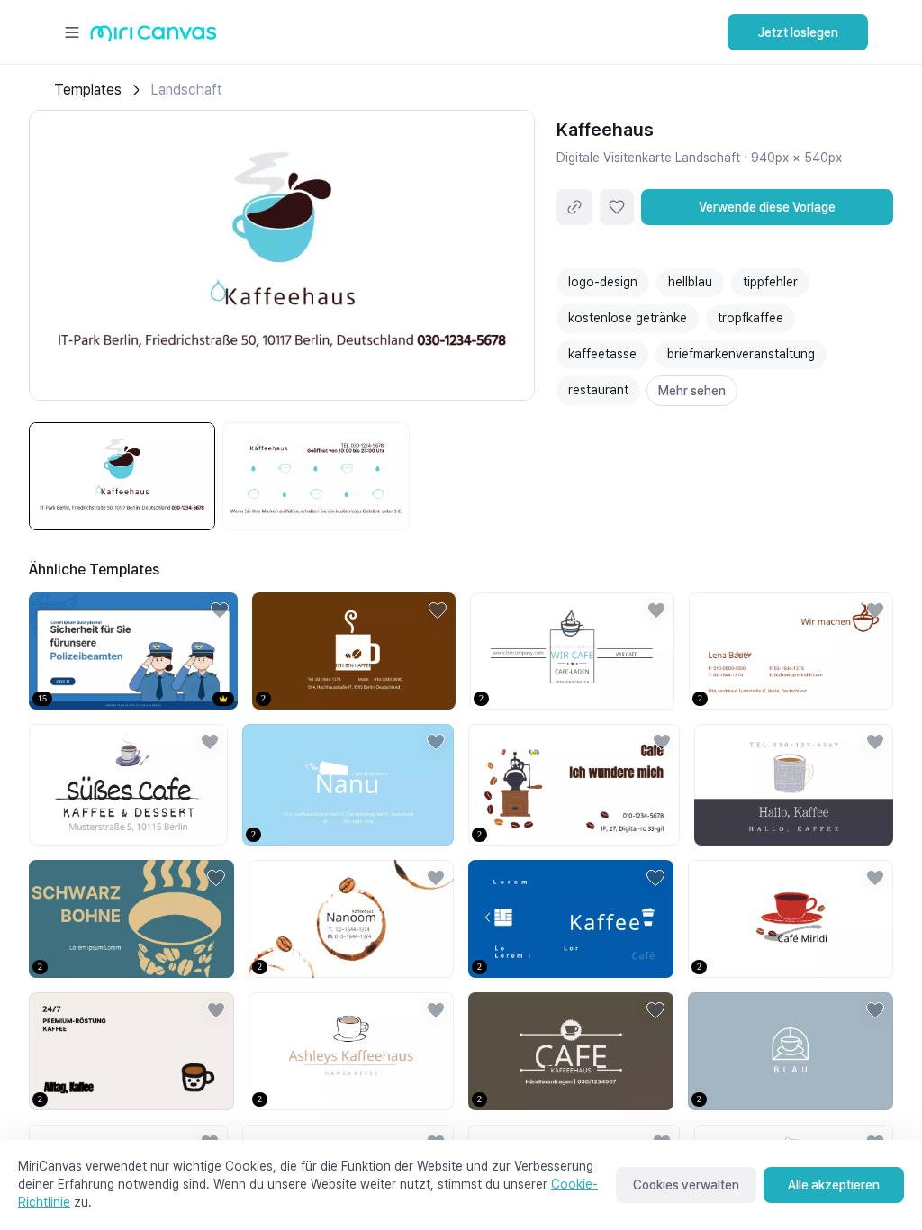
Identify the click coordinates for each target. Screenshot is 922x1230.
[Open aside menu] (72, 32)
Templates (88, 89)
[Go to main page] (153, 37)
